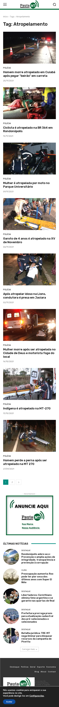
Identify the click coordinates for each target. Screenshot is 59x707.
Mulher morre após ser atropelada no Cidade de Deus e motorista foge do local (29, 353)
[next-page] (18, 482)
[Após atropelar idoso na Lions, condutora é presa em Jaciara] (29, 269)
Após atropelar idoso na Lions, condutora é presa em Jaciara (24, 295)
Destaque (26, 550)
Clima (24, 570)
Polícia (7, 68)
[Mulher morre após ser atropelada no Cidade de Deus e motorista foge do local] (29, 325)
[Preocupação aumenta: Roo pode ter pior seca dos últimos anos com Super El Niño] (11, 577)
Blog (37, 672)
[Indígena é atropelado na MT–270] (29, 384)
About (43, 672)
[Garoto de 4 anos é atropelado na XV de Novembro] (29, 214)
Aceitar (9, 701)
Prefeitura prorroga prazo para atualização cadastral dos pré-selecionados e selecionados (37, 617)
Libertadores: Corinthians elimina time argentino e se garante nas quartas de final (37, 598)
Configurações (36, 695)
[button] (54, 4)
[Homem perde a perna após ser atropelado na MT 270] (29, 436)
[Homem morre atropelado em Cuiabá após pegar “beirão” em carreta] (29, 48)
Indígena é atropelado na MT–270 (27, 408)
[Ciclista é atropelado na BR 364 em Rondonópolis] (29, 103)
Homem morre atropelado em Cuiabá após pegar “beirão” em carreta (29, 74)
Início (5, 16)
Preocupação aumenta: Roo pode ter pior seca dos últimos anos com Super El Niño (37, 578)
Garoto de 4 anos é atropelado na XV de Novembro (29, 240)
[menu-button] (5, 4)
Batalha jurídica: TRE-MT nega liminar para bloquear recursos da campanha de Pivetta (36, 637)
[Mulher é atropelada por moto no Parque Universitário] (29, 158)
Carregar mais (28, 649)
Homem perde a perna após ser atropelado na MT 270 (25, 462)
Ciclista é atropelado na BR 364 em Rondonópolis (28, 129)
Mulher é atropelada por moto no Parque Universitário (26, 184)
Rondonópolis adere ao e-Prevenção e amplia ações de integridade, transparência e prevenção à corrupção (38, 558)
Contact (52, 672)
